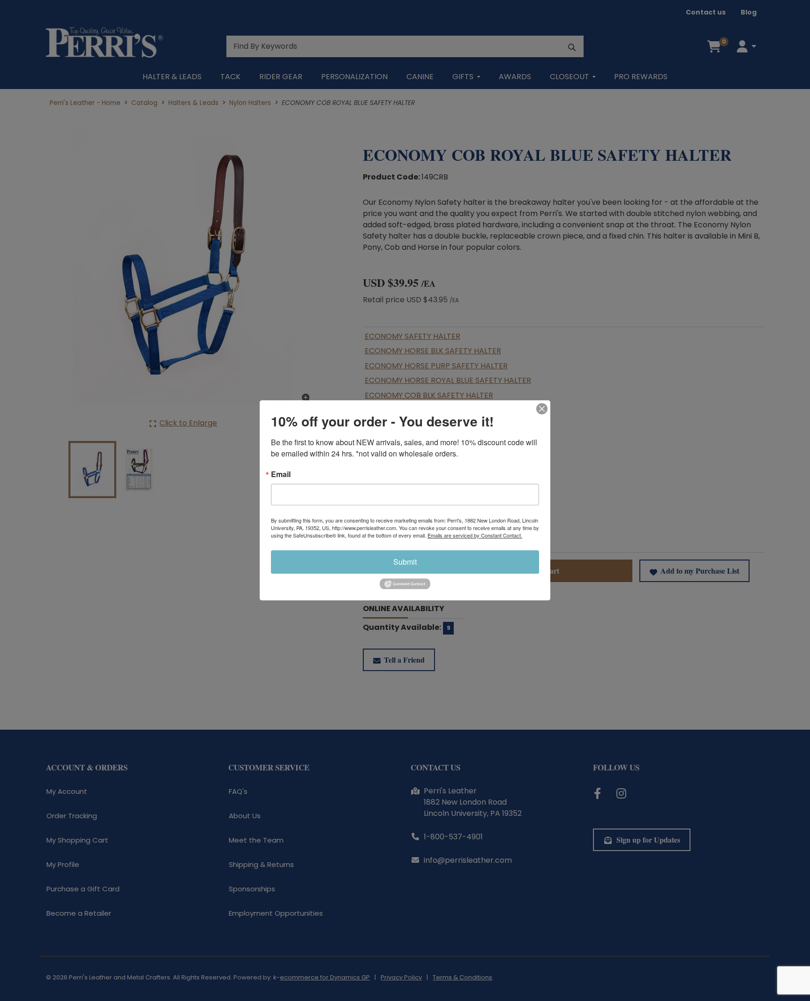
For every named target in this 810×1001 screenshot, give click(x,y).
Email (281, 474)
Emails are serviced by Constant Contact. (475, 535)
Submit (405, 561)
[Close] (542, 408)
